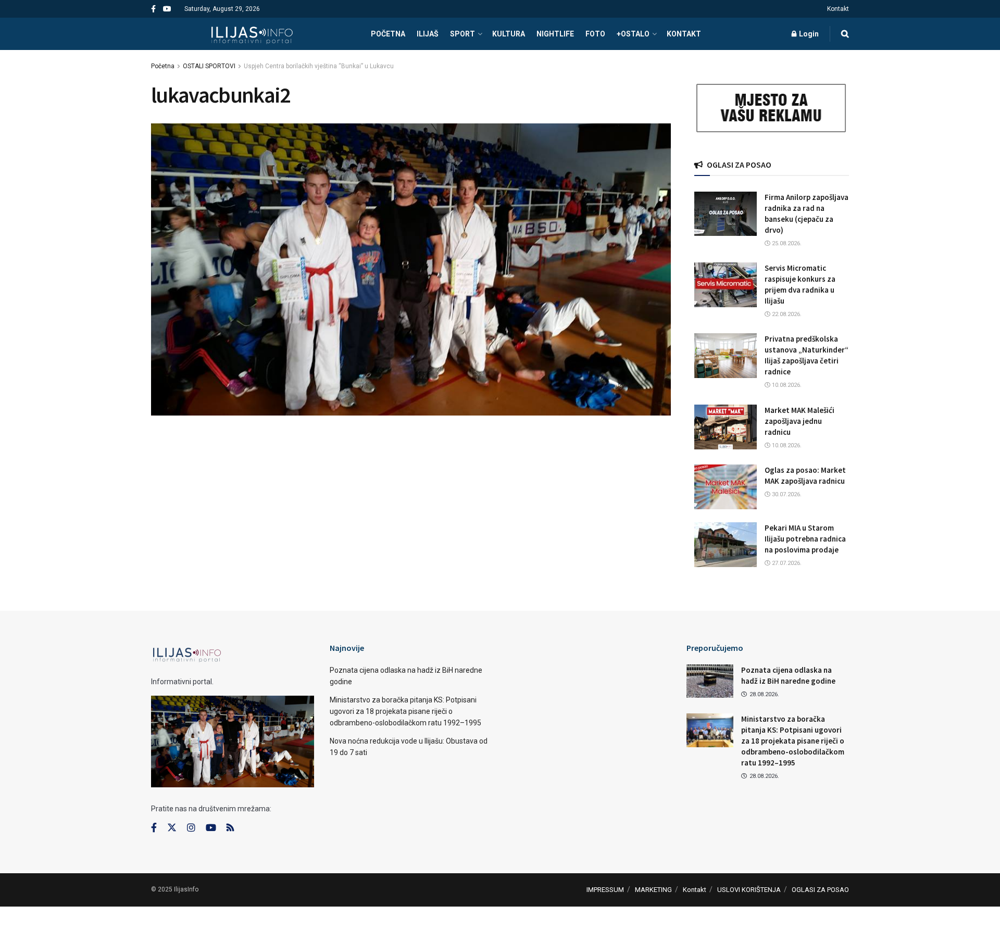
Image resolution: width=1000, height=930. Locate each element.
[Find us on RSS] (230, 828)
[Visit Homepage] (252, 34)
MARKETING (653, 890)
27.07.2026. (786, 563)
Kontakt (838, 8)
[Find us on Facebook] (153, 9)
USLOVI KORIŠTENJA (749, 890)
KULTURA (508, 34)
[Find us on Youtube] (167, 9)
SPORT (462, 34)
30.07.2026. (786, 494)
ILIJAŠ (428, 34)
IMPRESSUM (605, 890)
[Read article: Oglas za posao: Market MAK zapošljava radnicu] (725, 486)
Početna (162, 66)
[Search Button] (845, 34)
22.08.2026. (786, 314)
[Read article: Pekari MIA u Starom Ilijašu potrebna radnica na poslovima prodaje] (725, 544)
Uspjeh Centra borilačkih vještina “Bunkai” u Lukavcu (319, 66)
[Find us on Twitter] (172, 828)
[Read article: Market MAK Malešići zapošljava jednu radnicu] (725, 427)
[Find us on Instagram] (191, 828)
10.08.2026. (786, 385)
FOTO (595, 34)
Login (808, 34)
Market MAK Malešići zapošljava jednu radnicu (799, 421)
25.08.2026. (786, 243)
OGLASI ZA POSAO (820, 890)
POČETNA (388, 34)
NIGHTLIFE (555, 34)
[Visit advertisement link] (771, 108)
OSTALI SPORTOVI (209, 66)
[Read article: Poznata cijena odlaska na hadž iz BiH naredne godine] (709, 681)
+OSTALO (633, 34)
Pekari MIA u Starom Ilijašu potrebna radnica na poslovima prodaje (805, 539)
